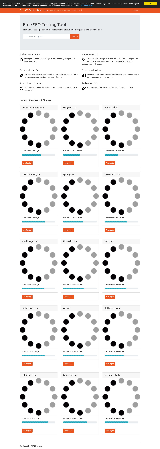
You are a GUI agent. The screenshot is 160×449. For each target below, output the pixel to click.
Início (46, 10)
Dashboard (77, 10)
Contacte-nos (65, 10)
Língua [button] (135, 10)
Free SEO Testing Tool (30, 10)
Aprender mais (87, 5)
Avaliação (27, 163)
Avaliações (54, 10)
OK (150, 3)
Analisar (75, 37)
